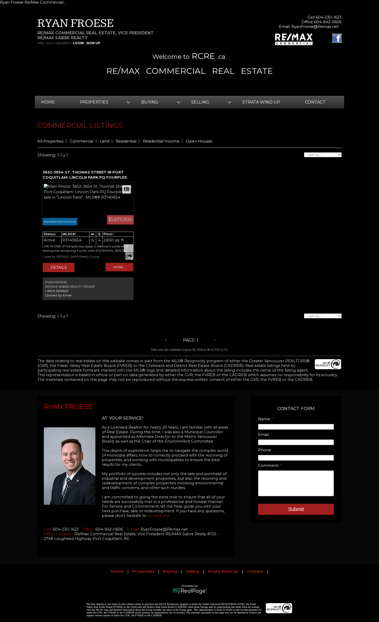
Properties (143, 571)
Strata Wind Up (261, 102)
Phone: (265, 450)
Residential (126, 141)
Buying (170, 571)
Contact (315, 102)
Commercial (81, 141)
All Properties (50, 141)
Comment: (269, 465)
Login (78, 43)
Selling (192, 571)
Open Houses (199, 141)
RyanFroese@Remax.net (315, 26)
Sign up (93, 43)
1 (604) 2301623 (56, 291)
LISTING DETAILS (59, 267)
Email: (264, 434)
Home (48, 102)
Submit (296, 509)
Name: (265, 419)
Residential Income (161, 141)
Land (104, 141)
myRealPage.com (189, 591)
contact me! (158, 515)
